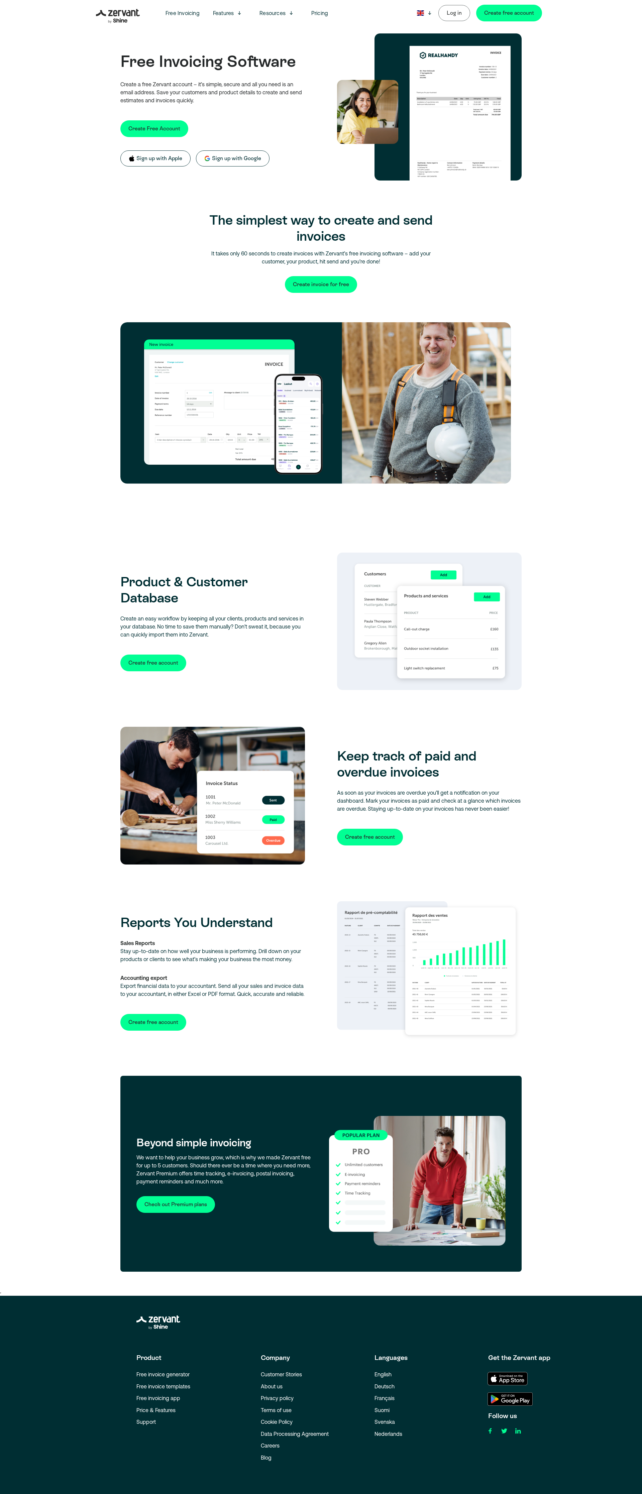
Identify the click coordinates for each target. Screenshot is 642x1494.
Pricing (319, 13)
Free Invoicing (183, 13)
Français (384, 1398)
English (383, 1374)
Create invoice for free (321, 284)
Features (223, 13)
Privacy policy (277, 1398)
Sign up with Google (236, 158)
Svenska (384, 1422)
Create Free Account (154, 128)
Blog (266, 1458)
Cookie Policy (277, 1422)
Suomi (382, 1410)
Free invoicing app (158, 1398)
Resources (272, 13)
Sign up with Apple (159, 158)
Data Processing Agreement (295, 1434)
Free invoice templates (163, 1386)
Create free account (509, 13)
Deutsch (384, 1386)
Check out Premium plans (175, 1204)
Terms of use (276, 1410)
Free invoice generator (163, 1374)
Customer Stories (281, 1374)
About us (272, 1386)
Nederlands (388, 1434)
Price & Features (156, 1410)
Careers (270, 1446)
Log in (454, 13)
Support (146, 1422)
